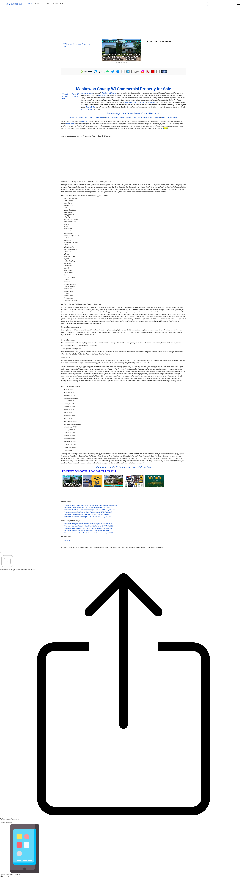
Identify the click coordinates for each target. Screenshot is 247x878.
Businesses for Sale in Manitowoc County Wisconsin (133, 113)
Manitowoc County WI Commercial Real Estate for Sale (123, 466)
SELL (48, 4)
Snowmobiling (172, 117)
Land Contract (138, 117)
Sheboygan (151, 102)
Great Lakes (102, 95)
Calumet (141, 102)
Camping (157, 117)
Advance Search (69, 124)
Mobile (122, 117)
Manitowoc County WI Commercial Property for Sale (123, 89)
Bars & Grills (90, 107)
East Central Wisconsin (109, 93)
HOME (30, 4)
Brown (135, 102)
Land (86, 117)
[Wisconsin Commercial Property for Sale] (81, 52)
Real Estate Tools (58, 4)
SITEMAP (67, 541)
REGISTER (165, 128)
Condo (91, 117)
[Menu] (238, 4)
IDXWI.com (84, 121)
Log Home (114, 117)
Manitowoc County (87, 93)
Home (81, 117)
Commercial (100, 117)
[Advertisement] (123, 22)
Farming (128, 117)
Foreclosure (148, 117)
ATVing (163, 117)
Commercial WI (13, 4)
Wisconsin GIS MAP (87, 109)
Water (107, 117)
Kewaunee (128, 102)
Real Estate (38, 4)
